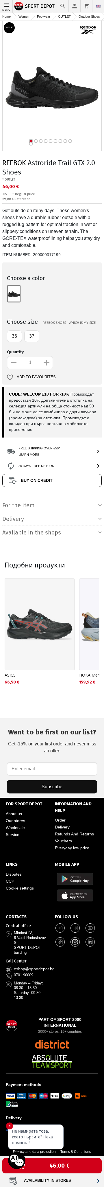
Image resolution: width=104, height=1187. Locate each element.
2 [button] (36, 141)
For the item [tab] (18, 505)
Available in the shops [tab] (31, 532)
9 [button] (70, 141)
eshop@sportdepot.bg (34, 968)
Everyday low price (72, 848)
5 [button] (50, 141)
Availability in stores (47, 1181)
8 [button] (65, 141)
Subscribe (52, 786)
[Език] (98, 6)
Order (60, 820)
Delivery (62, 827)
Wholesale (15, 827)
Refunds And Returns (74, 834)
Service (12, 834)
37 (31, 336)
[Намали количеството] (13, 362)
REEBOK (14, 163)
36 (14, 336)
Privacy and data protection (34, 1152)
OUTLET (64, 16)
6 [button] (55, 141)
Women (23, 16)
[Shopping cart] (86, 6)
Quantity (15, 352)
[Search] (62, 6)
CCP (10, 881)
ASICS (10, 675)
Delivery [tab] (13, 518)
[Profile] (74, 6)
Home (6, 16)
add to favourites (36, 377)
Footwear (43, 16)
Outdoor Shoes (89, 16)
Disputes (14, 874)
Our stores (15, 820)
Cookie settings (20, 888)
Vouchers (63, 841)
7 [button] (60, 141)
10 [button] (31, 143)
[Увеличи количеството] (46, 362)
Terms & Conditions (75, 1152)
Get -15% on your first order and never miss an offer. (52, 740)
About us (14, 813)
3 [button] (41, 141)
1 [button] (31, 141)
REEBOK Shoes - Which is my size (69, 322)
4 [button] (45, 141)
